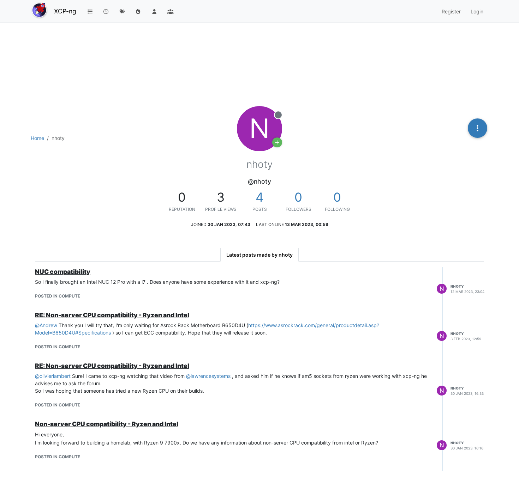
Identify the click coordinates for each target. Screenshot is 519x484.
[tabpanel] (259, 369)
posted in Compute (57, 296)
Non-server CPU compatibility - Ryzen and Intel (106, 424)
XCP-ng (65, 11)
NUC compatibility (62, 271)
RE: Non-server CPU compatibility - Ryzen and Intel (112, 315)
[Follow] (277, 142)
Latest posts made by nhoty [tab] (259, 255)
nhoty (457, 286)
